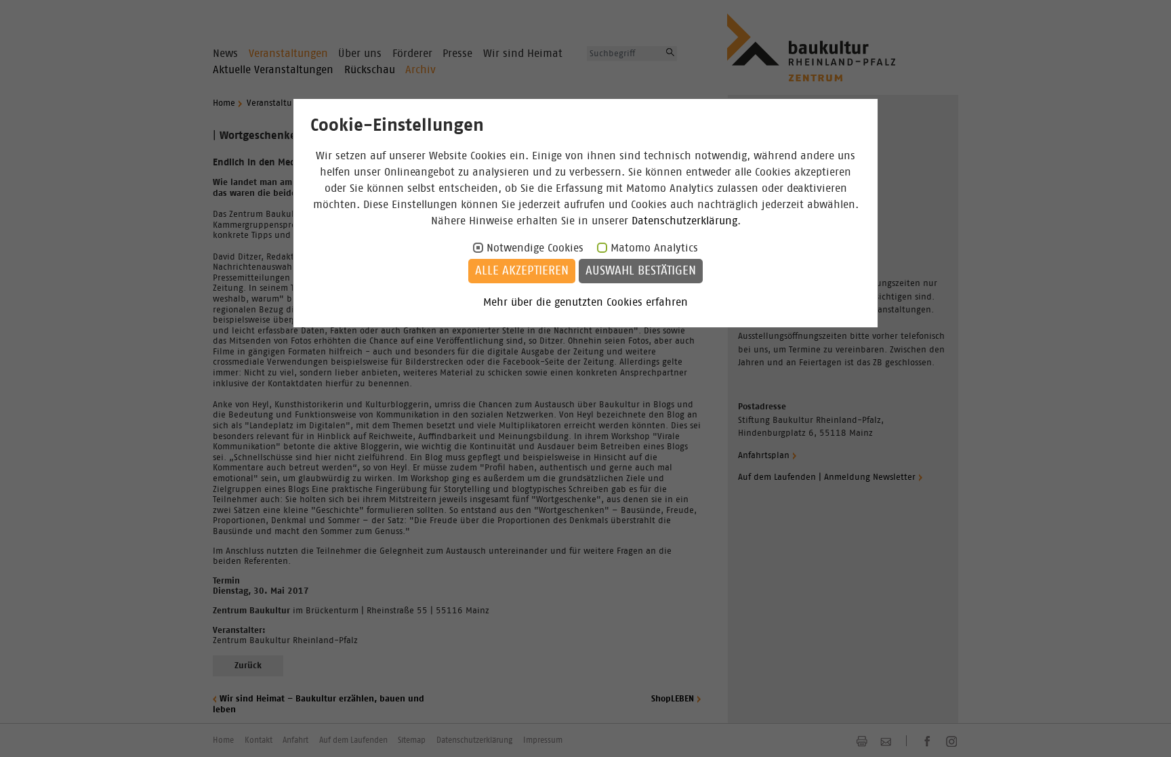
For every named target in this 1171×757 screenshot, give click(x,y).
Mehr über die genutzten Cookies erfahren (585, 302)
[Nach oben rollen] (1144, 730)
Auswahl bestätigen (641, 271)
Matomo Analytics (654, 248)
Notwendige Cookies (535, 248)
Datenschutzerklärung (684, 221)
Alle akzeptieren (522, 271)
